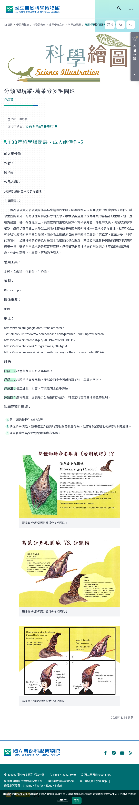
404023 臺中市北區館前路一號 (25, 774)
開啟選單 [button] (130, 8)
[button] (109, 25)
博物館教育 (39, 24)
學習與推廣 (22, 24)
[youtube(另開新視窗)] (122, 752)
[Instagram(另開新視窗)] (113, 752)
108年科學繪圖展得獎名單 (41, 126)
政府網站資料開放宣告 (61, 781)
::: (2, 24)
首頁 (10, 24)
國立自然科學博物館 (33, 9)
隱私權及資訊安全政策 (93, 781)
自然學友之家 (56, 24)
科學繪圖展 (74, 24)
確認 (76, 800)
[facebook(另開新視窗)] (105, 752)
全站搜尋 (119, 8)
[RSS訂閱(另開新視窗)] (130, 752)
